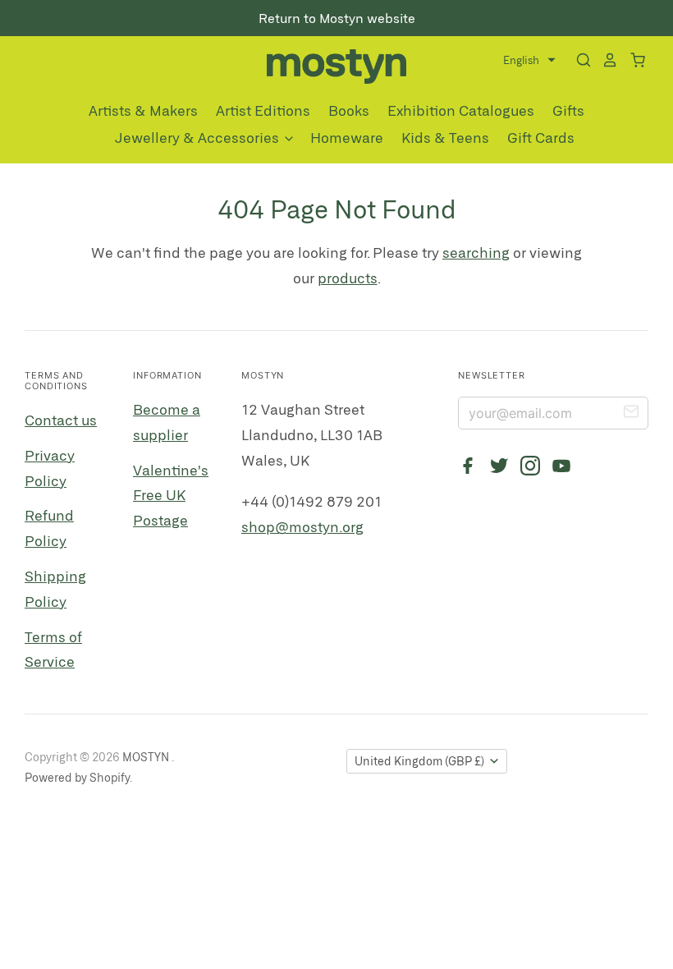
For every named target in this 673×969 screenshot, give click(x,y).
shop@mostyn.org (302, 526)
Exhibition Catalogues (460, 110)
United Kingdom (419, 761)
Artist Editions (263, 110)
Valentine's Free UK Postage (170, 495)
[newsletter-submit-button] (631, 413)
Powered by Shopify (77, 777)
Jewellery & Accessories (198, 137)
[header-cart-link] (632, 60)
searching (476, 252)
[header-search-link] (578, 60)
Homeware (346, 137)
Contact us (61, 420)
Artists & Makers (143, 110)
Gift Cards (541, 137)
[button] (529, 60)
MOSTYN (147, 757)
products (348, 278)
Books (348, 110)
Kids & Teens (445, 137)
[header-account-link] (605, 60)
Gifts (568, 110)
